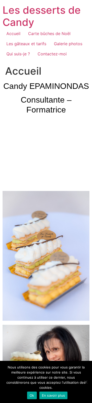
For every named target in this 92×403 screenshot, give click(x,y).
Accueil (13, 33)
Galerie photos (68, 43)
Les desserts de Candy (42, 16)
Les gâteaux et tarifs (26, 43)
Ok (32, 395)
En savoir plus (53, 395)
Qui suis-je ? (18, 53)
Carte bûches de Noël (49, 33)
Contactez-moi (52, 53)
